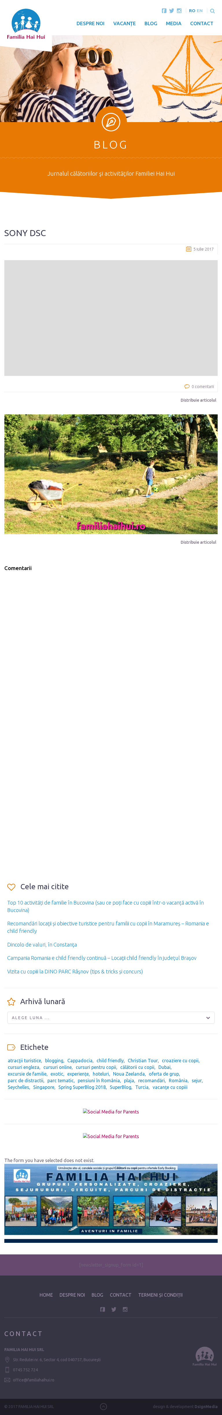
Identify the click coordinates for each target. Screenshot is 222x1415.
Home (46, 1295)
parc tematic (60, 1080)
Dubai (164, 1067)
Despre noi (91, 23)
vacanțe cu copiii (170, 1087)
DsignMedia (206, 1406)
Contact (201, 23)
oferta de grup (164, 1073)
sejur (197, 1080)
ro (192, 10)
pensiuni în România (99, 1080)
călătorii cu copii (137, 1067)
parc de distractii (25, 1080)
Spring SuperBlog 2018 (82, 1087)
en (200, 10)
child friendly (110, 1060)
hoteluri (101, 1073)
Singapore (43, 1087)
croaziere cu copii (180, 1060)
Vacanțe (124, 23)
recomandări (151, 1080)
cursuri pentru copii (96, 1067)
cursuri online (57, 1067)
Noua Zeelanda (129, 1073)
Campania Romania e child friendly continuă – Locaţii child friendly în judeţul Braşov (102, 958)
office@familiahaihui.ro (33, 1380)
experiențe (78, 1073)
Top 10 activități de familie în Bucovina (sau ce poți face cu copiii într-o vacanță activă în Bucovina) (105, 906)
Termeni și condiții (160, 1295)
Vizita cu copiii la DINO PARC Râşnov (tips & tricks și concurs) (75, 971)
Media (174, 23)
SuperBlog (120, 1087)
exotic (57, 1073)
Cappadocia (79, 1060)
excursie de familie (27, 1073)
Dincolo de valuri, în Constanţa (42, 944)
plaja (129, 1080)
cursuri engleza (23, 1067)
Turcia (142, 1087)
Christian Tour (143, 1060)
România (178, 1080)
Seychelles (18, 1087)
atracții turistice (24, 1060)
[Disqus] (111, 650)
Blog (151, 23)
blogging (54, 1060)
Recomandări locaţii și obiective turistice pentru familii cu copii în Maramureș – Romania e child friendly (108, 927)
